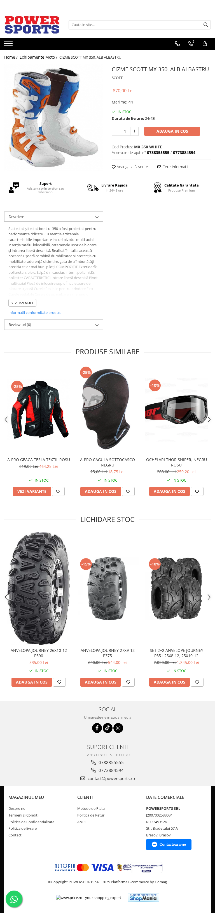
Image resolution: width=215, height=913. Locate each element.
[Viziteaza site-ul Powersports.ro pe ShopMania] (143, 897)
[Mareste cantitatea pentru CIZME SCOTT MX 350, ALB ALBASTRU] (134, 131)
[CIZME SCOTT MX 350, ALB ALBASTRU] (53, 117)
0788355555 (110, 762)
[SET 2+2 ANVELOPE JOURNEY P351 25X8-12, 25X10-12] (176, 588)
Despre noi (17, 808)
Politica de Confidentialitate (31, 821)
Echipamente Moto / (39, 57)
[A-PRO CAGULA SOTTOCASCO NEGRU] (107, 409)
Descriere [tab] (16, 216)
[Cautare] (206, 24)
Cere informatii (174, 166)
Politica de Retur (90, 815)
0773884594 (110, 770)
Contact (15, 835)
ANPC (82, 821)
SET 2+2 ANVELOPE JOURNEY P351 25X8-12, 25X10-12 (176, 653)
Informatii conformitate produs (34, 312)
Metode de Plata (91, 808)
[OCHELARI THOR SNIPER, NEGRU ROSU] (176, 409)
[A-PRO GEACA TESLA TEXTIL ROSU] (38, 409)
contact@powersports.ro (111, 778)
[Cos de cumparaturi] (205, 43)
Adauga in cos (172, 131)
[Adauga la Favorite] (58, 491)
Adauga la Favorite (132, 166)
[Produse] (9, 45)
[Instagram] (118, 728)
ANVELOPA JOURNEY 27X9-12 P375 (108, 653)
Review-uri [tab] (20, 324)
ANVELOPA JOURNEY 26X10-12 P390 (39, 653)
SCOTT (117, 77)
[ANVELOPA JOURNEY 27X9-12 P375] (107, 588)
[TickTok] (108, 728)
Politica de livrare (22, 828)
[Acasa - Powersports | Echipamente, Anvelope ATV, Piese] (32, 24)
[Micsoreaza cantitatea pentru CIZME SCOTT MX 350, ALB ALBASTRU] (116, 131)
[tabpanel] (53, 117)
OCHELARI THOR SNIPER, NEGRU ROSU (176, 462)
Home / (11, 57)
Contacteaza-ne (173, 844)
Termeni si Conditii (23, 815)
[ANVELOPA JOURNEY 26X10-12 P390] (38, 588)
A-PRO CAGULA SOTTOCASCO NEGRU (107, 462)
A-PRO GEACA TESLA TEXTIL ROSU (38, 459)
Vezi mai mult (22, 303)
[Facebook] (97, 728)
